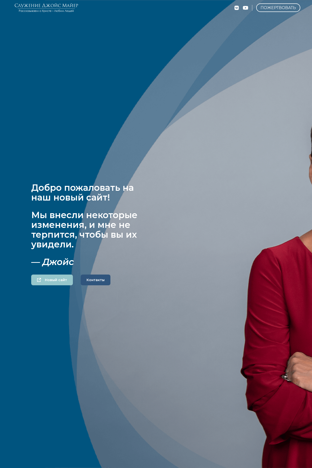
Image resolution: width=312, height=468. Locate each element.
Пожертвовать (278, 7)
